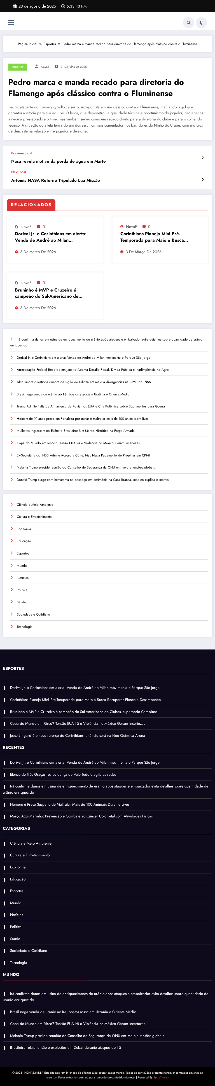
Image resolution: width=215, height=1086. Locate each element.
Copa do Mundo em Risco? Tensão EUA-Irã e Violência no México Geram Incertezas (78, 443)
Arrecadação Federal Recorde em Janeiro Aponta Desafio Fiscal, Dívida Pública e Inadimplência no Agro (93, 369)
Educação (24, 541)
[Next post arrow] (202, 179)
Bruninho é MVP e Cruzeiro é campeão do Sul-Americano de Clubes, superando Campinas (46, 293)
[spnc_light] (201, 22)
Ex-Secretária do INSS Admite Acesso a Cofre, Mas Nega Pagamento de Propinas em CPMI (83, 455)
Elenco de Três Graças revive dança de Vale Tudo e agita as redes (63, 774)
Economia (24, 529)
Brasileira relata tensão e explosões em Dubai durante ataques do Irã (65, 1047)
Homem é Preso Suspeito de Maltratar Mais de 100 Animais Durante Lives (69, 804)
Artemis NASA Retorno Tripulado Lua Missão (55, 180)
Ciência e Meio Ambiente (35, 504)
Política (22, 590)
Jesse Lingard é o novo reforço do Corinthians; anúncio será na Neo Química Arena (77, 735)
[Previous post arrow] (202, 158)
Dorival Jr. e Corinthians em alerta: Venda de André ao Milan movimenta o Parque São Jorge (51, 237)
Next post (18, 172)
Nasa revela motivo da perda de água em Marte (58, 161)
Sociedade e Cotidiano (33, 614)
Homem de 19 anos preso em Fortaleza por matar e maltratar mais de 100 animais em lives (82, 418)
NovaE (45, 67)
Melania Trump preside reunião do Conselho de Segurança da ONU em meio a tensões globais (86, 467)
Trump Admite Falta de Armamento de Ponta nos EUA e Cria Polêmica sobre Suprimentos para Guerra (91, 406)
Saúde (21, 602)
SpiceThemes (161, 1077)
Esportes (17, 67)
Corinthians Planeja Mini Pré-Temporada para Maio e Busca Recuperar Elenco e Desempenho (155, 237)
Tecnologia (24, 626)
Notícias (23, 577)
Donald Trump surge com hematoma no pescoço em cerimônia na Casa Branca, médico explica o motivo (93, 479)
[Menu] (11, 23)
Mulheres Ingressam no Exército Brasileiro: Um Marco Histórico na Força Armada (76, 430)
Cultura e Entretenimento (34, 516)
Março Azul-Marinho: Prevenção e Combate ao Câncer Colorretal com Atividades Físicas (81, 816)
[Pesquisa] (188, 22)
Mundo (22, 565)
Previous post (21, 153)
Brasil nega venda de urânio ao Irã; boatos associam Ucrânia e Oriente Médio (73, 394)
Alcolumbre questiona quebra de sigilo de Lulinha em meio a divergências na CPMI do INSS (84, 381)
